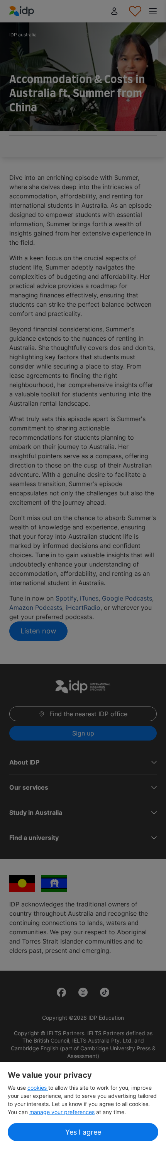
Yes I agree (83, 1132)
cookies (37, 1087)
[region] (83, 1107)
